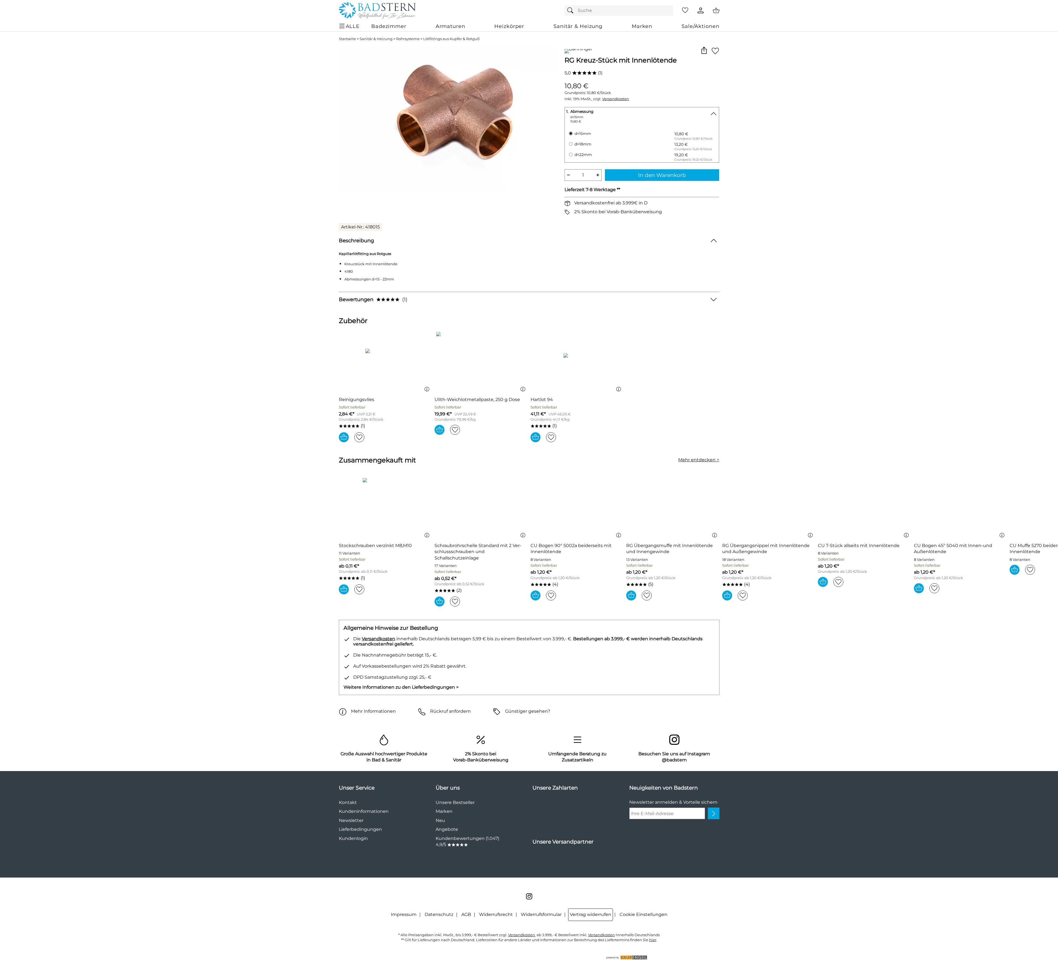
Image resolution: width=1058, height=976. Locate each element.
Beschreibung (356, 240)
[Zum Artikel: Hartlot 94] (577, 362)
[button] (704, 51)
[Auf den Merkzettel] (715, 51)
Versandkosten (615, 99)
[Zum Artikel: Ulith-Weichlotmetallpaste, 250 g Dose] (481, 362)
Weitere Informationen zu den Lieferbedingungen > (401, 687)
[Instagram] (529, 896)
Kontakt (348, 802)
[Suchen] (571, 10)
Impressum (404, 914)
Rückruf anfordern (450, 711)
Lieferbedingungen (360, 829)
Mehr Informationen (373, 711)
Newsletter (351, 820)
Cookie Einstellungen (643, 914)
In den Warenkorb (662, 175)
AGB (466, 914)
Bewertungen (373, 299)
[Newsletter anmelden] (713, 813)
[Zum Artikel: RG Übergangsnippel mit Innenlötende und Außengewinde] (768, 508)
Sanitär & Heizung (376, 39)
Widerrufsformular (541, 914)
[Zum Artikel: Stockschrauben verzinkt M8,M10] (385, 508)
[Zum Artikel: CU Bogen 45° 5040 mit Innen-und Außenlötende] (960, 508)
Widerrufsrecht (496, 914)
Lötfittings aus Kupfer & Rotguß (451, 39)
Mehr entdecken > (698, 459)
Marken (444, 811)
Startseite (347, 39)
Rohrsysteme (408, 39)
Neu (440, 820)
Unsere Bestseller (455, 802)
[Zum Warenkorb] (716, 10)
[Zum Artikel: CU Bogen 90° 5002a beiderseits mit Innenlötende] (577, 508)
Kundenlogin (353, 838)
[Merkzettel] (685, 10)
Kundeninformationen (364, 811)
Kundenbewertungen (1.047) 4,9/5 (467, 841)
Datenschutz (439, 914)
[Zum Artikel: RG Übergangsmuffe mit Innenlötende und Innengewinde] (672, 508)
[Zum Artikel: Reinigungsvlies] (385, 362)
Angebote (447, 829)
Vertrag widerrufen (590, 914)
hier (652, 940)
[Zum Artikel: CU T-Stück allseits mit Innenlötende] (864, 508)
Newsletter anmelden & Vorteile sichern (673, 802)
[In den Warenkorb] (344, 437)
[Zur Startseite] (377, 10)
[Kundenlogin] (700, 10)
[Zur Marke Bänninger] (578, 51)
